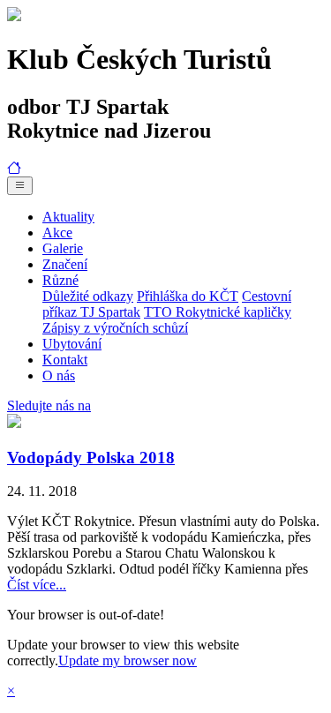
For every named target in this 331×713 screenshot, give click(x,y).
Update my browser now (127, 660)
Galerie (62, 248)
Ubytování (72, 343)
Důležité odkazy (87, 296)
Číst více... (36, 584)
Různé (60, 280)
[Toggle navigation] (20, 185)
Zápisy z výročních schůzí (115, 327)
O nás (58, 375)
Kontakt (64, 359)
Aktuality (68, 216)
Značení (64, 264)
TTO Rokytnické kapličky (217, 311)
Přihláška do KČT (187, 296)
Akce (57, 232)
